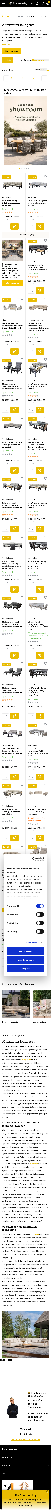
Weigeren (26, 809)
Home (13, 16)
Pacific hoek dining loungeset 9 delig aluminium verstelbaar (37, 565)
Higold (4, 320)
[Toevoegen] (14, 226)
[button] (19, 168)
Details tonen (32, 783)
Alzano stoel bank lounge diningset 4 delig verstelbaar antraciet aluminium (38, 446)
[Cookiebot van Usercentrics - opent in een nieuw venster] (33, 699)
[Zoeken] (25, 3)
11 (39, 78)
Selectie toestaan (25, 800)
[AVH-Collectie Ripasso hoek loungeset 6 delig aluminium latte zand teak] (38, 606)
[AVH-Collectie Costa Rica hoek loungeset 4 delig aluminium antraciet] (38, 249)
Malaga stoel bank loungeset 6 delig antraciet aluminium (12, 624)
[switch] (40, 755)
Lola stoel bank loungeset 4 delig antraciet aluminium (12, 505)
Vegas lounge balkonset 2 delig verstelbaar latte (36, 870)
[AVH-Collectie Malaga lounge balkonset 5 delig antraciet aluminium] (12, 672)
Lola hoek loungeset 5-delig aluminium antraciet (37, 386)
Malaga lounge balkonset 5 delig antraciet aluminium (12, 690)
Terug (6, 16)
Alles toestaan (25, 791)
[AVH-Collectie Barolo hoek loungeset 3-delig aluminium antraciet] (12, 426)
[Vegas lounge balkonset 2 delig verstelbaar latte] (38, 855)
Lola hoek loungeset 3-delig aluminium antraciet (11, 202)
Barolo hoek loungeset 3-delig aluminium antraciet (12, 444)
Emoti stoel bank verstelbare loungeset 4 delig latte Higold (12, 325)
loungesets (26, 1060)
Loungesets (23, 16)
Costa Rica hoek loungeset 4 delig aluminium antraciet (38, 267)
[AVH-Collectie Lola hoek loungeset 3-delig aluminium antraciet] (12, 185)
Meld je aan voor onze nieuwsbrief (25, 1439)
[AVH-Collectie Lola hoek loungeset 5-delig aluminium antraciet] (38, 368)
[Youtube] (30, 1434)
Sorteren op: (26, 60)
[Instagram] (25, 1434)
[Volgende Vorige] (44, 78)
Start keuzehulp (11, 51)
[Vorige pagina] (6, 78)
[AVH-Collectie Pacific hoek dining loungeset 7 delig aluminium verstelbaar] (38, 672)
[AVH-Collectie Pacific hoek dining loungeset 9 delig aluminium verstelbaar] (38, 545)
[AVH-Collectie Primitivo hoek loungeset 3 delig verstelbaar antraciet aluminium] (12, 545)
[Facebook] (21, 1434)
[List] (48, 70)
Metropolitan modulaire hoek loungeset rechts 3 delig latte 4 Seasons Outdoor (12, 875)
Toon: (37, 70)
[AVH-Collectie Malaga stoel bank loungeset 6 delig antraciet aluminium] (12, 606)
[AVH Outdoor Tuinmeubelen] (17, 3)
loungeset (34, 1164)
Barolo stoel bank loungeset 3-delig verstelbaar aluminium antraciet (12, 936)
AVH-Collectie (7, 197)
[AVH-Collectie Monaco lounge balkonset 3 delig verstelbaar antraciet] (12, 368)
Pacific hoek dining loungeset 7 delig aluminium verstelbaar (37, 691)
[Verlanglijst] (42, 3)
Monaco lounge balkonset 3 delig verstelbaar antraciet (12, 386)
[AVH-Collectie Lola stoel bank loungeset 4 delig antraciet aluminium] (12, 487)
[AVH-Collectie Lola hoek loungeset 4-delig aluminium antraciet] (38, 185)
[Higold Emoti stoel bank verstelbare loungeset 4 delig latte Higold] (12, 307)
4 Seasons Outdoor (35, 320)
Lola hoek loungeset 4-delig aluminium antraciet (37, 203)
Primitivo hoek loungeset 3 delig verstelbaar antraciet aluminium (12, 565)
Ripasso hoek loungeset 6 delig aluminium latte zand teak (38, 625)
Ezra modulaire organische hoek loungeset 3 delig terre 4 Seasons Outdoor (38, 327)
